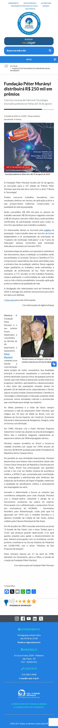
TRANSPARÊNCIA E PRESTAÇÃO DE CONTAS (24, 6)
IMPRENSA (46, 6)
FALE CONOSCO (30, 9)
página (47, 230)
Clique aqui (9, 300)
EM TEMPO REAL (46, 3)
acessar (28, 41)
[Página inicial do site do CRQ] (29, 22)
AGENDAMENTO (13, 3)
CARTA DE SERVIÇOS (29, 3)
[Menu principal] (29, 59)
